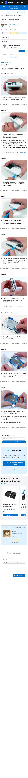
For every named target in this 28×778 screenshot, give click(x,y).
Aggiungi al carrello (10, 515)
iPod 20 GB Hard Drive (13, 45)
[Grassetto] (4, 562)
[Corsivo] (6, 562)
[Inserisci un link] (11, 562)
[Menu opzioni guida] (26, 12)
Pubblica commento (19, 575)
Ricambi (3, 12)
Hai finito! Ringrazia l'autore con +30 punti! (15, 463)
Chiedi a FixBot (10, 152)
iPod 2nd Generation (18, 15)
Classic (10, 15)
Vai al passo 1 (5, 62)
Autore (5, 528)
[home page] (9, 2)
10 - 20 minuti (6, 33)
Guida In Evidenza (22, 33)
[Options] (2, 15)
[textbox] (14, 568)
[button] (18, 2)
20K (3, 29)
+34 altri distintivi (15, 542)
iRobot (6, 24)
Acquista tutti (5, 484)
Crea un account (14, 8)
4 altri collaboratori (13, 24)
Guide (8, 12)
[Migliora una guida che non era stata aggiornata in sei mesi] (19, 540)
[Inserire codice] (9, 562)
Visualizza (21, 51)
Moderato (14, 33)
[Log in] (25, 2)
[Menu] (2, 2)
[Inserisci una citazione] (14, 562)
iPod (6, 15)
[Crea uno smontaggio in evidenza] (16, 540)
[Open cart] (22, 2)
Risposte (14, 12)
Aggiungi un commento (14, 435)
